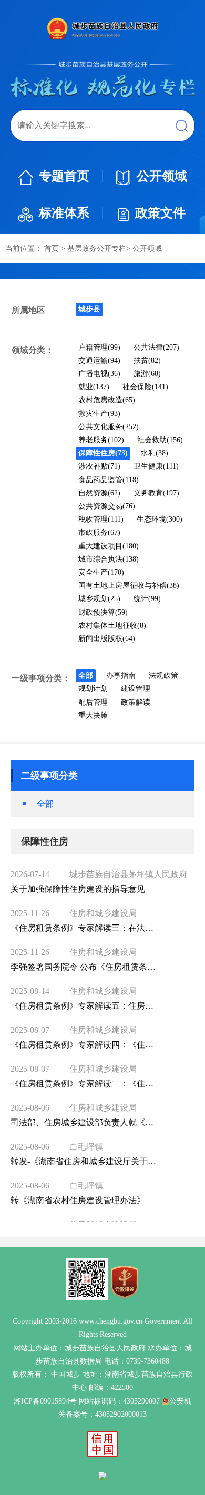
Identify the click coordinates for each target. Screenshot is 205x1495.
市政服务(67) (99, 532)
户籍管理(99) (99, 347)
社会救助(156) (160, 440)
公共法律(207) (156, 347)
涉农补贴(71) (99, 466)
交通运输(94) (99, 360)
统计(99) (147, 599)
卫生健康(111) (156, 466)
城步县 (89, 309)
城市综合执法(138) (108, 559)
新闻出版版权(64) (106, 639)
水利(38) (154, 453)
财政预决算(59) (103, 612)
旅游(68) (147, 374)
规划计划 (93, 689)
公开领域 (162, 176)
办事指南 (121, 675)
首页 (51, 248)
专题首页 (64, 176)
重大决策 (93, 715)
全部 (85, 675)
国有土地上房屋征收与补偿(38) (128, 585)
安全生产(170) (101, 572)
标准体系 (64, 213)
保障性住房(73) (103, 453)
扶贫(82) (147, 360)
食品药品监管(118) (108, 480)
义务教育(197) (156, 493)
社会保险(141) (145, 387)
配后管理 (93, 702)
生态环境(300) (159, 519)
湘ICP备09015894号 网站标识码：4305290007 (87, 1401)
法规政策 (163, 675)
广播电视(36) (99, 374)
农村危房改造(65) (106, 400)
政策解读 (135, 702)
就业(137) (93, 387)
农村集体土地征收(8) (112, 625)
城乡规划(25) (99, 599)
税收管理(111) (101, 519)
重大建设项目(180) (108, 546)
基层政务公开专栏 (96, 248)
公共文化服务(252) (108, 427)
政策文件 (160, 213)
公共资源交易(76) (106, 506)
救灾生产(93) (99, 414)
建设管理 (135, 689)
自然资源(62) (99, 493)
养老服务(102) (101, 440)
